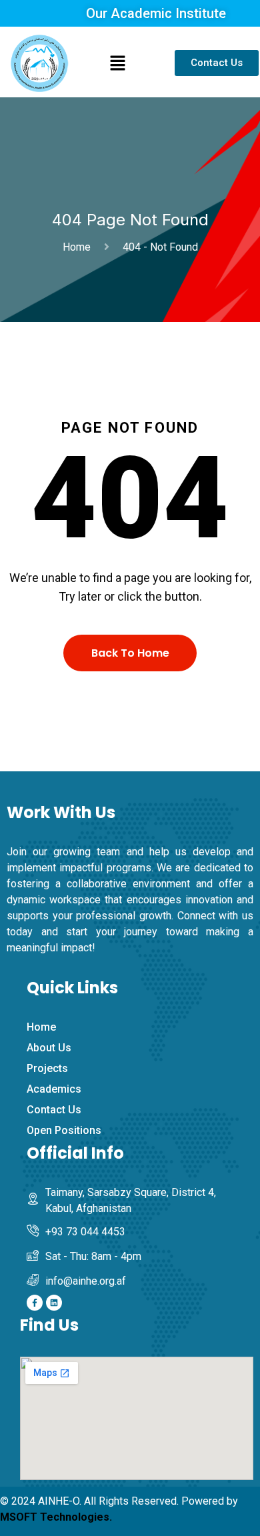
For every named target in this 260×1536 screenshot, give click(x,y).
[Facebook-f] (35, 1303)
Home (79, 247)
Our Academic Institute (156, 13)
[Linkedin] (54, 1303)
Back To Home (130, 653)
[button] (117, 63)
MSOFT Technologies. (56, 1517)
